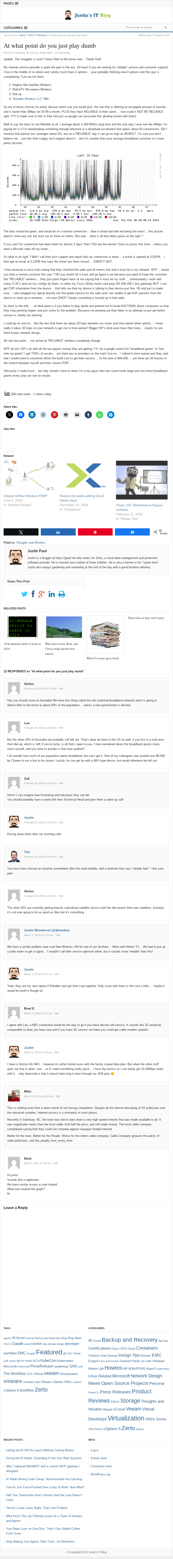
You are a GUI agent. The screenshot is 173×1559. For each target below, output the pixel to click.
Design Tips (129, 1355)
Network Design (146, 1375)
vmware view (31, 1382)
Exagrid (31, 1353)
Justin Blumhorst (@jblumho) (47, 930)
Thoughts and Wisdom (30, 542)
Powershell (24, 1366)
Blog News (75, 1338)
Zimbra (139, 1429)
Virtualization (69, 1374)
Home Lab (96, 1368)
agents (7, 1338)
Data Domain (109, 1355)
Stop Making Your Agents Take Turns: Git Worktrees (40, 1541)
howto (12, 1361)
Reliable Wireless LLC (27, 99)
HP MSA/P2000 (134, 1368)
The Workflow (15, 1374)
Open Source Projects (124, 1383)
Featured (49, 1352)
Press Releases (115, 1392)
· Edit (60, 688)
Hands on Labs (142, 1361)
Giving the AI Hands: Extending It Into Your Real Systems (44, 1458)
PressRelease (41, 1366)
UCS (29, 1374)
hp (18, 1360)
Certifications (99, 1348)
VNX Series (95, 1429)
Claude (17, 1344)
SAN (73, 1366)
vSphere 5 (11, 1390)
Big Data (163, 1340)
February (41, 35)
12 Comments (62, 52)
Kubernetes (65, 1360)
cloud (27, 1344)
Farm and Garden (109, 1361)
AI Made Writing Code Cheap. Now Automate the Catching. (44, 1479)
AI (13, 1338)
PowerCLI (93, 1392)
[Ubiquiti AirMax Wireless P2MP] (29, 475)
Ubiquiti (108, 1409)
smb (80, 1366)
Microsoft (10, 1366)
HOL (69, 1353)
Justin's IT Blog (98, 1552)
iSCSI (36, 1360)
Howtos (113, 1368)
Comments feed (101, 1466)
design (60, 1344)
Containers (147, 1348)
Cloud (131, 1348)
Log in (95, 1450)
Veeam (133, 1409)
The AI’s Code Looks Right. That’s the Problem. (37, 1508)
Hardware (159, 1361)
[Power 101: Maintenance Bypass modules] (142, 480)
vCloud (38, 1374)
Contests (94, 1355)
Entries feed (99, 1458)
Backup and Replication (48, 1338)
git (64, 1353)
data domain (49, 1344)
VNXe (68, 1382)
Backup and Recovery (130, 1340)
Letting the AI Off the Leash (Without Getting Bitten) (40, 1450)
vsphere (77, 1382)
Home (22, 35)
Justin (29, 817)
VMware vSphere (52, 1382)
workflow (27, 1390)
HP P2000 (26, 1361)
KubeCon (48, 1360)
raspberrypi (61, 1366)
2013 (31, 35)
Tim (27, 852)
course (36, 1344)
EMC (22, 1353)
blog (64, 1338)
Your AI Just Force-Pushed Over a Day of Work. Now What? (45, 1487)
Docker (146, 1355)
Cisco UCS (119, 1348)
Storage (130, 1401)
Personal (156, 1383)
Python (115, 1401)
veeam (51, 1373)
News (94, 1383)
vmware (13, 1381)
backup (30, 1338)
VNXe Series (155, 1419)
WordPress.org (100, 1474)
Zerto (41, 1390)
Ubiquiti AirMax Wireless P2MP (25, 496)
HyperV (151, 1368)
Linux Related (99, 1376)
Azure (20, 1338)
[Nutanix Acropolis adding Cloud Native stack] (85, 475)
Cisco (7, 1344)
